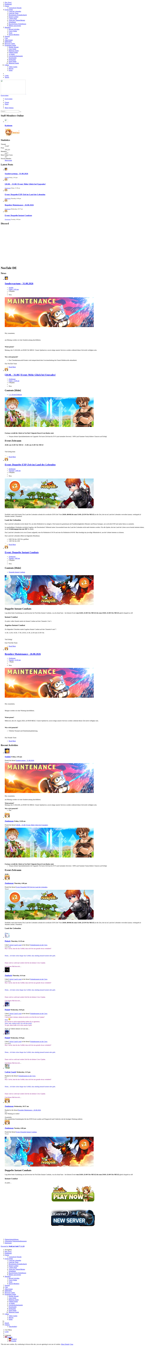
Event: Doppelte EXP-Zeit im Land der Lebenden (25, 194)
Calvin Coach (10, 1072)
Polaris (7, 941)
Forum (7, 102)
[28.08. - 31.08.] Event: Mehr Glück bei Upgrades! (25, 184)
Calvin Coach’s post (15, 945)
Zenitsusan (8, 188)
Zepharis (8, 975)
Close (71, 1344)
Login (7, 75)
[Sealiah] (7, 753)
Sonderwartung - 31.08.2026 (16, 174)
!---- (15, 394)
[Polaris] (7, 937)
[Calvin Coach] (7, 1068)
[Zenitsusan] (7, 817)
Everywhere (4, 95)
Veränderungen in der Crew (38, 945)
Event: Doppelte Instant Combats (18, 215)
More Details (65, 1344)
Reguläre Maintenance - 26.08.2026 (19, 205)
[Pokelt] (7, 1006)
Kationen (8, 125)
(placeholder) (13, 1326)
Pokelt (7, 1010)
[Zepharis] (7, 971)
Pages (6, 104)
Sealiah (7, 177)
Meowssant (8, 160)
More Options (9, 108)
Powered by (12, 1246)
